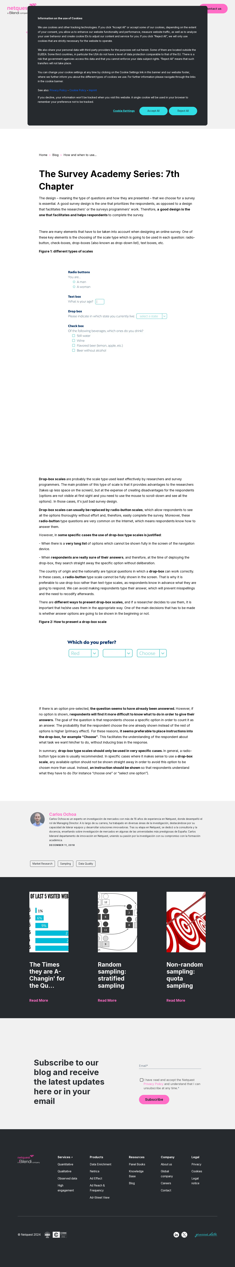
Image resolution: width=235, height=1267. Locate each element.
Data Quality (86, 863)
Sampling (65, 863)
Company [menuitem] (167, 1157)
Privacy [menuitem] (196, 1164)
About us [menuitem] (166, 1164)
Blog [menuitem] (132, 1183)
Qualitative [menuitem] (64, 1171)
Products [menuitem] (96, 1157)
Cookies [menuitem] (196, 1171)
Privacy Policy (58, 90)
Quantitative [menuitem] (65, 1164)
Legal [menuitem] (195, 1157)
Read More (38, 1000)
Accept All (153, 110)
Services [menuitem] (64, 1157)
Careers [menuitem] (166, 1183)
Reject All (183, 110)
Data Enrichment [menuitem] (100, 1164)
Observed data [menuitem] (67, 1178)
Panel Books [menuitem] (137, 1164)
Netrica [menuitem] (94, 1171)
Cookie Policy (77, 90)
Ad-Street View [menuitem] (100, 1197)
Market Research (42, 863)
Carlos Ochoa (62, 814)
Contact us (213, 8)
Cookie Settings (124, 110)
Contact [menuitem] (166, 1190)
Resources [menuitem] (136, 1157)
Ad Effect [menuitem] (96, 1178)
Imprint (93, 90)
